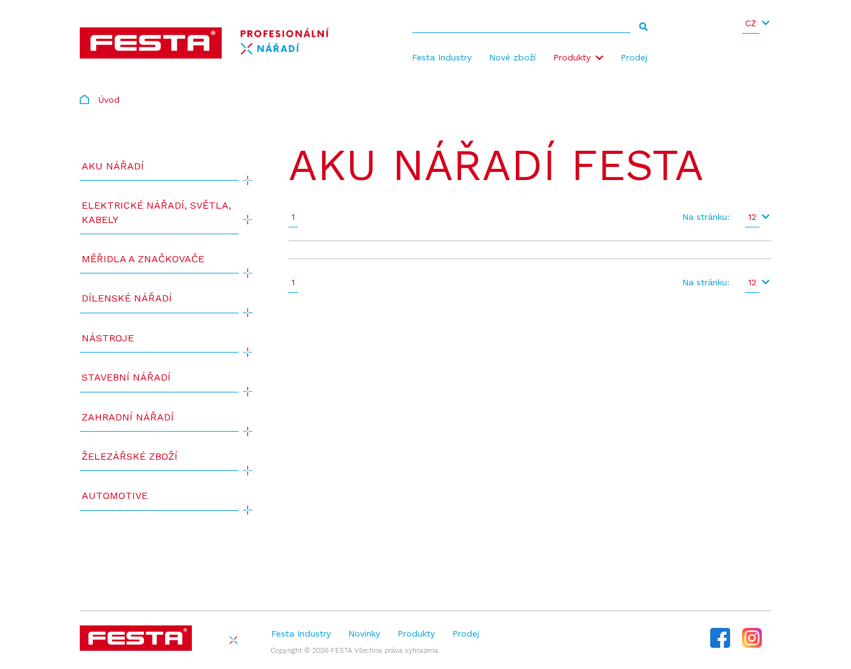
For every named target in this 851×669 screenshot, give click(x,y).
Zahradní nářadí (128, 417)
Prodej (633, 57)
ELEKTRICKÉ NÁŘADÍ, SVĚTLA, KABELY (156, 212)
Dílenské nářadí (127, 298)
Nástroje (108, 338)
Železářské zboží (130, 456)
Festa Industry (442, 57)
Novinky (364, 633)
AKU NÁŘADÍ (113, 166)
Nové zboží (512, 57)
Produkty (572, 57)
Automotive (115, 495)
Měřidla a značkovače (143, 259)
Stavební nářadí (126, 377)
